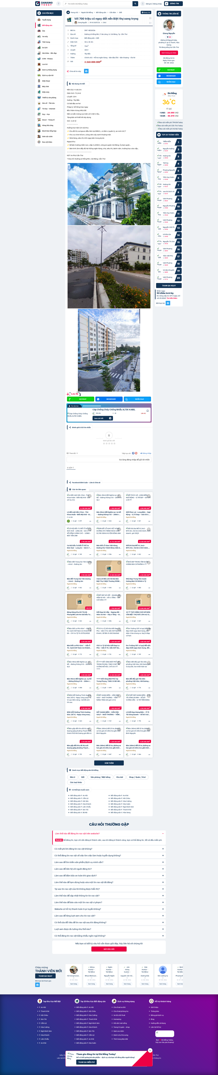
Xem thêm (109, 763)
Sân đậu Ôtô (113, 57)
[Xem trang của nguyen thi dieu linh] (98, 554)
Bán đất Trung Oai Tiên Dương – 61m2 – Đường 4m (79, 579)
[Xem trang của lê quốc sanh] (98, 754)
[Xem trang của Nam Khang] (127, 554)
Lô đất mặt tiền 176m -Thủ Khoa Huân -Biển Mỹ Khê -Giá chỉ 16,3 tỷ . (79, 513)
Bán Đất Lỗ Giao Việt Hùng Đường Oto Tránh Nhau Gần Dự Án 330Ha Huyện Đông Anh (109, 546)
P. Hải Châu (43, 1015)
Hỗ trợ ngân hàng (100, 57)
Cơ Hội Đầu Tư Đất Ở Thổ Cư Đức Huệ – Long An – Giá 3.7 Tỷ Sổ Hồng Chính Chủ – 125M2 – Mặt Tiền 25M (79, 546)
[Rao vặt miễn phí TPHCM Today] (170, 122)
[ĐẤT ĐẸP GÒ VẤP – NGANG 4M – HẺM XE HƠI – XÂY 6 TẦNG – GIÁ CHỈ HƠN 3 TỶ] (109, 602)
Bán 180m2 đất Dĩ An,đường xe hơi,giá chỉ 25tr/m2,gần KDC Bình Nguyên (109, 746)
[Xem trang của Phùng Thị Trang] (68, 654)
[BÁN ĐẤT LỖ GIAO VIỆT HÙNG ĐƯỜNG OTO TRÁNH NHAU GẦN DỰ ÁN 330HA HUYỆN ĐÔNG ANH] (109, 535)
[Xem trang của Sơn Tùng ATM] (68, 587)
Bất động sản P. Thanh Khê (121, 809)
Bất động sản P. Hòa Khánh (80, 804)
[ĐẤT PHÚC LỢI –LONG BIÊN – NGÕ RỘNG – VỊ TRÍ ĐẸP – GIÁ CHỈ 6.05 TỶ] (138, 502)
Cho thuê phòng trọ (121, 1011)
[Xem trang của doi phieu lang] (127, 754)
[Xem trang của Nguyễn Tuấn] (68, 520)
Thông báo (155, 1011)
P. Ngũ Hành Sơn (45, 1031)
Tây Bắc (87, 53)
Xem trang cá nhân (169, 52)
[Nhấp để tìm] (135, 3)
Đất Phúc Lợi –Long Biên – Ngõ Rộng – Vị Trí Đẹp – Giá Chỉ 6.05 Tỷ (138, 513)
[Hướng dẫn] (58, 3)
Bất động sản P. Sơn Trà (79, 809)
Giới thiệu (154, 1007)
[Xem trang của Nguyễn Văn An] (127, 687)
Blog (152, 1019)
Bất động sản (101, 12)
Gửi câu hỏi (109, 949)
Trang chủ (74, 12)
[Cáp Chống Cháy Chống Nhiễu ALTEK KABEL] (78, 414)
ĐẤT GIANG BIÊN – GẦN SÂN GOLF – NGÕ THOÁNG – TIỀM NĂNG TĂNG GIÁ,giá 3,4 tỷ (108, 713)
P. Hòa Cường (44, 1027)
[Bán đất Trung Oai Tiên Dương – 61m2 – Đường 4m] (79, 568)
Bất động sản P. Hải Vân (79, 801)
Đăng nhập (146, 453)
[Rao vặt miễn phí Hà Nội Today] (170, 128)
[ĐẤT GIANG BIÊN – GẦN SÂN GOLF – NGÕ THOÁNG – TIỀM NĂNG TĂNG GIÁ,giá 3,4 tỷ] (109, 702)
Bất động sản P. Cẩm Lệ (79, 798)
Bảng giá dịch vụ (157, 1015)
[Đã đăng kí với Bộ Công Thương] (164, 1035)
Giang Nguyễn (169, 33)
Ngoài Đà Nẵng (87, 12)
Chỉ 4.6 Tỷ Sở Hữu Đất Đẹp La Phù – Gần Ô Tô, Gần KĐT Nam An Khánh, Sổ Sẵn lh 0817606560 (109, 646)
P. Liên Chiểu (44, 1039)
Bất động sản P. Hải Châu (120, 798)
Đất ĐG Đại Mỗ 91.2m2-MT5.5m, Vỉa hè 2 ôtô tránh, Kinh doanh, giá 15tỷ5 (137, 546)
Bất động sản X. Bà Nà (78, 812)
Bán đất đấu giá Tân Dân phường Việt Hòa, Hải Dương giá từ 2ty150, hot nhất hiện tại (138, 679)
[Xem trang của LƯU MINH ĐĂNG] (98, 587)
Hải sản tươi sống (120, 1023)
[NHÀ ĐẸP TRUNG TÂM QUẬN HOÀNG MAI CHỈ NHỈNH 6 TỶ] (138, 568)
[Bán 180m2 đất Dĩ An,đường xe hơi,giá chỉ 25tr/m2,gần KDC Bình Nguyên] (109, 735)
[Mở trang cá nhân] (160, 142)
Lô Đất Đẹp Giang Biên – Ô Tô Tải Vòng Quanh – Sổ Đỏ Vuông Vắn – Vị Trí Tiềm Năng (138, 713)
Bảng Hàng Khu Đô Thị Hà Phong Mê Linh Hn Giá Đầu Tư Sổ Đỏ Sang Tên (78, 613)
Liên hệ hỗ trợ (156, 1027)
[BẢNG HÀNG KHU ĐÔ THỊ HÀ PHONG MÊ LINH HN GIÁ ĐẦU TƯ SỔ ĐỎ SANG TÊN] (79, 602)
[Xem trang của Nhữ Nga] (127, 520)
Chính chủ (88, 57)
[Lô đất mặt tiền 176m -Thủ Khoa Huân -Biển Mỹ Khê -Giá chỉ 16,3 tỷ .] (79, 502)
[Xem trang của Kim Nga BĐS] (68, 554)
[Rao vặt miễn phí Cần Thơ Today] (169, 125)
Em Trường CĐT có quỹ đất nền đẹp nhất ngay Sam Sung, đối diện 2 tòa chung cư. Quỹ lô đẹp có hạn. (138, 646)
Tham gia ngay (169, 285)
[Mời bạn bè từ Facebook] (168, 303)
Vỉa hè (132, 57)
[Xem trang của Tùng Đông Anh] (98, 520)
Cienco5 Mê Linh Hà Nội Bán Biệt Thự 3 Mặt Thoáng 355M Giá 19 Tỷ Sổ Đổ (108, 579)
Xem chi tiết (98, 418)
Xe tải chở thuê (119, 1015)
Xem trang (73, 984)
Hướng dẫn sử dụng (158, 1023)
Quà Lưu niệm (119, 1031)
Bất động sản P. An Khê (119, 795)
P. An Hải (42, 1007)
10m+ (86, 50)
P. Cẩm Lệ (43, 1023)
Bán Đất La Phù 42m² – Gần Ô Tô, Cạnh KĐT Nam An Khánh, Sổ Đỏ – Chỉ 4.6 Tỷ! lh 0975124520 (78, 646)
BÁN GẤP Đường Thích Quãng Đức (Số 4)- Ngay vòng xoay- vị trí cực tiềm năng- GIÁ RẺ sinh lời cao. (79, 713)
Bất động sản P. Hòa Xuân (120, 804)
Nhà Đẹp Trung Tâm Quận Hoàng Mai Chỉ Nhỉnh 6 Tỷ (136, 579)
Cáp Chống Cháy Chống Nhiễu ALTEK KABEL (114, 409)
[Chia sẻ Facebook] (86, 71)
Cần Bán (112, 12)
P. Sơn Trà (43, 1019)
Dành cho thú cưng (121, 1035)
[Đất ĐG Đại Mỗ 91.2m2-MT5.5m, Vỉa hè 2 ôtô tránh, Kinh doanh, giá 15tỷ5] (138, 535)
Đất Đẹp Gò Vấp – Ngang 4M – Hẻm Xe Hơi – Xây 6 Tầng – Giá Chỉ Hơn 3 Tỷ (109, 613)
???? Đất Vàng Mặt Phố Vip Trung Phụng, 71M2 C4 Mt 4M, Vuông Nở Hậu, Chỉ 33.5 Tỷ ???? (108, 679)
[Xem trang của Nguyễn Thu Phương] (127, 587)
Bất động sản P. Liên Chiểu (80, 806)
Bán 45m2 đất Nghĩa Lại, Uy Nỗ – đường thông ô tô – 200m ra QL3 (109, 513)
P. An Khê (42, 1043)
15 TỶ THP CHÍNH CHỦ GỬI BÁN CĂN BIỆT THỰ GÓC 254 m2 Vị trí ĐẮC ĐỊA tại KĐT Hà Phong (138, 613)
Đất (120, 12)
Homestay (117, 1019)
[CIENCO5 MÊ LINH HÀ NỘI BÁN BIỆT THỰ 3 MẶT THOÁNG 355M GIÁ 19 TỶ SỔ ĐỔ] (109, 568)
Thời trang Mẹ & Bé (121, 1039)
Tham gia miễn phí (86, 1062)
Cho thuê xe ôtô (119, 1007)
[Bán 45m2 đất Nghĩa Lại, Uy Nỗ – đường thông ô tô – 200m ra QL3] (109, 502)
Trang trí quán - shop (122, 1027)
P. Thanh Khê (44, 1011)
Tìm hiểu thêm (172, 298)
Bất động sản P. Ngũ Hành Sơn (122, 806)
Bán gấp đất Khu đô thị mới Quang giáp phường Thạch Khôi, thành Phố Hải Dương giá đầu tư (79, 746)
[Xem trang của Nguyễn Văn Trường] (127, 654)
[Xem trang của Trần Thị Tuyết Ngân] (68, 720)
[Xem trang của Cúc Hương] (98, 620)
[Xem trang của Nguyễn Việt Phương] (98, 687)
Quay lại (146, 12)
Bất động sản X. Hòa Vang (120, 812)
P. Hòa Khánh (44, 1035)
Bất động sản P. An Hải (79, 795)
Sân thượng (124, 57)
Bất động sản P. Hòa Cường (121, 801)
